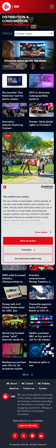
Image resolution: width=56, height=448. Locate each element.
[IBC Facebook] (15, 436)
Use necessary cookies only (28, 258)
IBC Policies (44, 383)
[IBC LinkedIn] (41, 436)
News (7, 136)
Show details (41, 232)
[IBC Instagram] (32, 436)
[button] (51, 6)
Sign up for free (28, 425)
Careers (43, 388)
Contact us (28, 388)
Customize (26, 249)
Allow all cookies (28, 241)
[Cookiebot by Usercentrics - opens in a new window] (41, 187)
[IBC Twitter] (23, 436)
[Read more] (28, 55)
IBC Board (11, 383)
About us (13, 388)
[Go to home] (10, 6)
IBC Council (27, 383)
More (26, 374)
